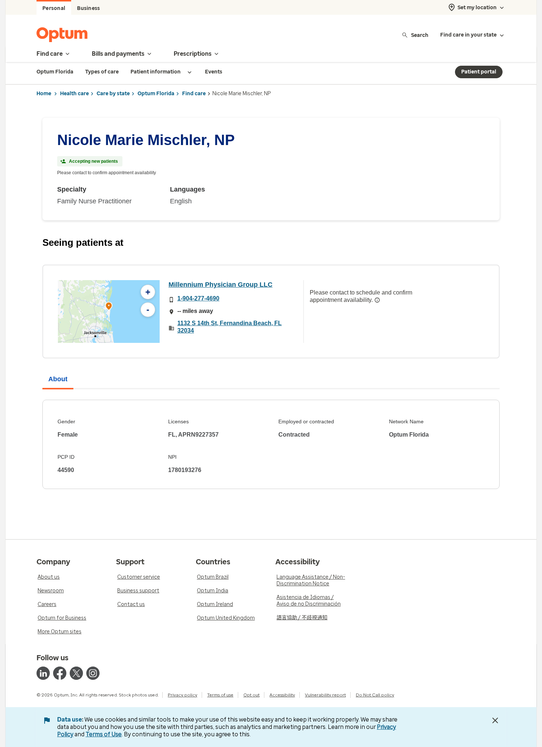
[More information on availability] (377, 300)
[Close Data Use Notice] (495, 720)
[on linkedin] (43, 673)
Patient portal (478, 72)
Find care (194, 93)
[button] (108, 307)
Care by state (113, 93)
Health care (74, 93)
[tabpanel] (271, 444)
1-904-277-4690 (198, 298)
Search (419, 34)
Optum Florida (156, 93)
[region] (109, 311)
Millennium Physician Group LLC (220, 284)
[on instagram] (93, 673)
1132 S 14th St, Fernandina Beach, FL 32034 (229, 327)
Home (44, 93)
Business (88, 8)
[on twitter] (76, 673)
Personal (53, 8)
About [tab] (57, 379)
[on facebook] (59, 673)
